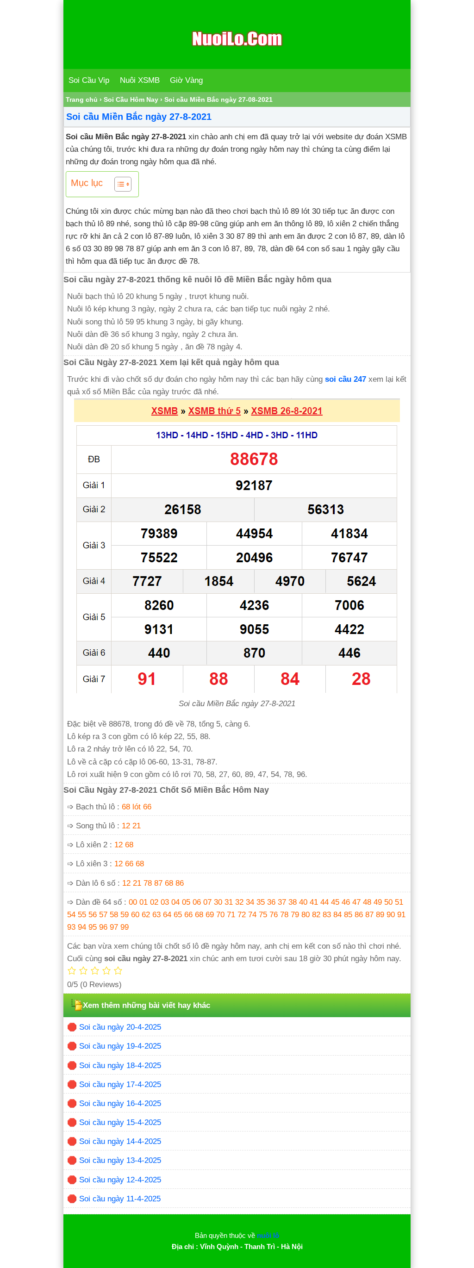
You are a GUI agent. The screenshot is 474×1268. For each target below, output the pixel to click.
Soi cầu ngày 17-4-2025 (120, 1084)
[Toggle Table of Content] (118, 184)
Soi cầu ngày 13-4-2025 (120, 1160)
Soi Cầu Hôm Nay (131, 99)
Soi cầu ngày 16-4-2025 (120, 1103)
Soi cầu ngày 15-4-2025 (120, 1122)
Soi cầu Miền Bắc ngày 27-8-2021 (139, 117)
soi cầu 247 (345, 379)
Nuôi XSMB (140, 80)
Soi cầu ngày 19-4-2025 (120, 1046)
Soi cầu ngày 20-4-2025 (120, 1027)
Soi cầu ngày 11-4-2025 (120, 1198)
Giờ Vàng (186, 80)
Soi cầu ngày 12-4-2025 (120, 1179)
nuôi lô (268, 1235)
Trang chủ (82, 99)
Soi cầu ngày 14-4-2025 (120, 1141)
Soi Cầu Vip (89, 80)
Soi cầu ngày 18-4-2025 (120, 1065)
